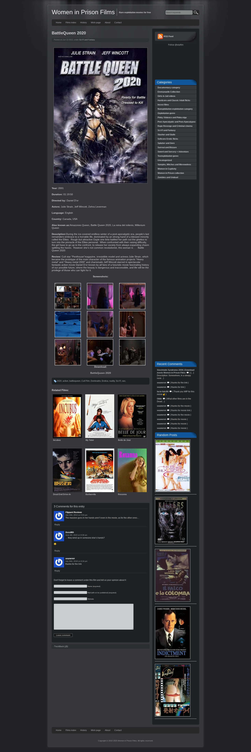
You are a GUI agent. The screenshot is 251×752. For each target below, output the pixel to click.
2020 (59, 381)
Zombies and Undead (168, 177)
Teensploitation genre (168, 156)
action (65, 381)
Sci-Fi (118, 381)
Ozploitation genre (166, 113)
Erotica (105, 381)
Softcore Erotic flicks (168, 139)
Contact (118, 22)
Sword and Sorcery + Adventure (173, 152)
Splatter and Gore (166, 143)
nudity (112, 381)
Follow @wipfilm (175, 45)
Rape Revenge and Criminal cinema (175, 126)
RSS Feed (168, 36)
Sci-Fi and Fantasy (87, 40)
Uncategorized (165, 160)
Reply (57, 524)
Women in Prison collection (171, 173)
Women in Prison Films (83, 12)
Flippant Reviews (73, 512)
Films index (71, 22)
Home (58, 22)
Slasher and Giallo (166, 134)
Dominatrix (96, 381)
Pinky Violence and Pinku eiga (172, 117)
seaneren (70, 558)
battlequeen (74, 381)
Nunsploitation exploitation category (175, 109)
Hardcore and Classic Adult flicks (174, 100)
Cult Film (85, 381)
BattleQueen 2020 (100, 373)
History (83, 22)
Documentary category (169, 87)
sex (123, 381)
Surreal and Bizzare (167, 147)
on (79, 515)
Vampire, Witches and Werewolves (174, 164)
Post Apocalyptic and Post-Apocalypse (177, 122)
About (107, 22)
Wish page (96, 22)
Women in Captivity (167, 169)
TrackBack (61, 646)
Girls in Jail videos (166, 96)
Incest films (163, 104)
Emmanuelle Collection (169, 92)
